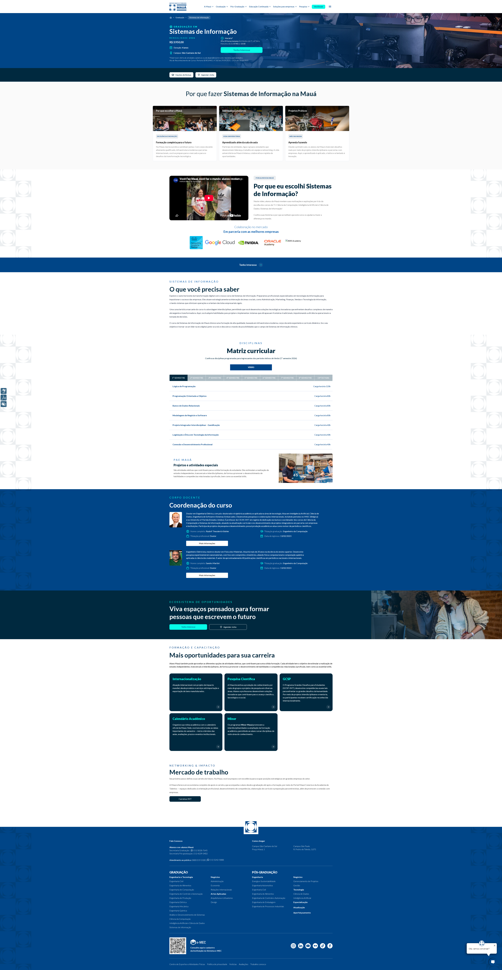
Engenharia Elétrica (178, 902)
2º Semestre (196, 378)
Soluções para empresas (283, 6)
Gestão (296, 885)
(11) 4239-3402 (200, 853)
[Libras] (4, 391)
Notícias (233, 964)
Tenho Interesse (241, 50)
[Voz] (4, 397)
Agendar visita (229, 627)
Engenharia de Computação (181, 889)
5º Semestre (250, 378)
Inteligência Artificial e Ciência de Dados (187, 923)
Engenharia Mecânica (178, 906)
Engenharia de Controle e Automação (186, 894)
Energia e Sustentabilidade (264, 881)
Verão (251, 367)
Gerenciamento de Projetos (305, 881)
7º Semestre (287, 378)
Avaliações (243, 964)
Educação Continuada (258, 6)
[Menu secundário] (330, 6)
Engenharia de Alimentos (180, 885)
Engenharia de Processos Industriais (268, 906)
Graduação (221, 6)
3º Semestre (214, 378)
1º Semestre (178, 378)
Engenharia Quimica (178, 910)
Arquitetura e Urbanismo (222, 898)
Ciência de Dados (301, 894)
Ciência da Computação (180, 919)
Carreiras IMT (185, 799)
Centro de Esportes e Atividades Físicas (187, 964)
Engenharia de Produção (180, 898)
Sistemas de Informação (180, 927)
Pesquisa (303, 6)
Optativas (323, 378)
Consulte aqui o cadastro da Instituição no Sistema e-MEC (206, 949)
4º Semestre (232, 378)
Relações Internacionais (221, 889)
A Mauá (207, 6)
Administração (217, 881)
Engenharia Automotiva (262, 885)
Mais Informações (207, 543)
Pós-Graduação (237, 6)
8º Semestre (305, 378)
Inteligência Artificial (302, 898)
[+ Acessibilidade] (4, 404)
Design (214, 902)
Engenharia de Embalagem (263, 902)
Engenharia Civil (176, 881)
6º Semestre (269, 378)
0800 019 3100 (199, 860)
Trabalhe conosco (258, 964)
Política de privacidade (217, 964)
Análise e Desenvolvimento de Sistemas (187, 914)
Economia (215, 885)
